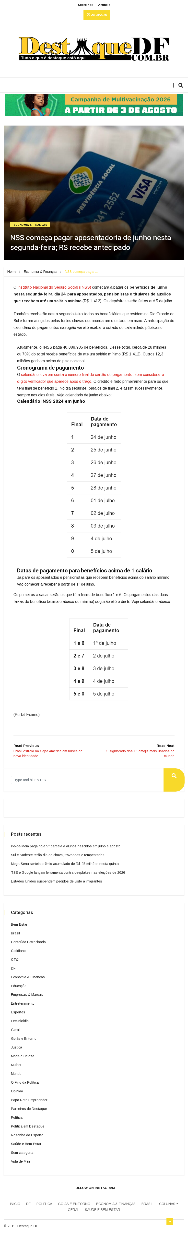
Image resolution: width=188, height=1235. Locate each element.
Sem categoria (22, 1153)
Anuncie (104, 5)
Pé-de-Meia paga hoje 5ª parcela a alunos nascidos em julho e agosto (65, 846)
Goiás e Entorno (23, 1038)
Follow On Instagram (94, 1188)
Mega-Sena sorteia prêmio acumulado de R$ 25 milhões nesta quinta (65, 864)
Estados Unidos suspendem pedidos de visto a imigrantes (56, 881)
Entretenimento (23, 1003)
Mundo (16, 1074)
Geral (15, 1030)
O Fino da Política (25, 1082)
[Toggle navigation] (7, 85)
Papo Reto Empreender (29, 1100)
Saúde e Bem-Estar (26, 1144)
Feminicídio (20, 1021)
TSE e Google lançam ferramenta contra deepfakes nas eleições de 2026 (68, 872)
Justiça (16, 1047)
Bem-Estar (19, 924)
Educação (18, 986)
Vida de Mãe (20, 1161)
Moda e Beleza (22, 1056)
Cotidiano (18, 951)
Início (15, 1204)
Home (11, 272)
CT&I (15, 959)
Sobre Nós (85, 5)
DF (13, 968)
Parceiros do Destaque (29, 1109)
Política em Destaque (27, 1126)
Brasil (15, 933)
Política (17, 1117)
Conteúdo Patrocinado (28, 942)
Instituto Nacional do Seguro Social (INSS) (54, 287)
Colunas (167, 1204)
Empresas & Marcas (27, 995)
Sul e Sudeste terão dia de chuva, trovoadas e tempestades (58, 855)
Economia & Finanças (30, 225)
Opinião (17, 1091)
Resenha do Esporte (27, 1135)
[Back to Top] (169, 1221)
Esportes (18, 1012)
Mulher (16, 1065)
